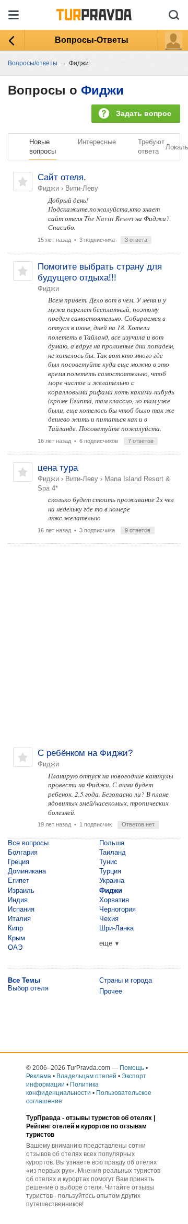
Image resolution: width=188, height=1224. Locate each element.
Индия (18, 900)
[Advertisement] (94, 646)
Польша (111, 843)
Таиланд (112, 852)
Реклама (38, 1076)
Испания (21, 909)
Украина (111, 880)
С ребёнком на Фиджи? (85, 753)
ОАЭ (15, 947)
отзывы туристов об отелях (109, 1118)
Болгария (23, 852)
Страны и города (125, 980)
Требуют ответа (151, 146)
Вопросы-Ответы (91, 40)
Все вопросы (28, 843)
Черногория (117, 909)
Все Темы (24, 980)
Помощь (132, 1067)
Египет (18, 880)
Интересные (97, 142)
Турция (110, 871)
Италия (19, 919)
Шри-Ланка (116, 928)
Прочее (110, 991)
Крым (16, 938)
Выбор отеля (28, 988)
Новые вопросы (42, 146)
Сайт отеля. (62, 177)
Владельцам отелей (86, 1076)
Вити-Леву (81, 188)
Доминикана (27, 871)
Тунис (108, 862)
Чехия (109, 919)
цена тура (58, 468)
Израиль (21, 890)
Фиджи (102, 90)
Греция (18, 862)
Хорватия (114, 900)
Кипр (15, 928)
